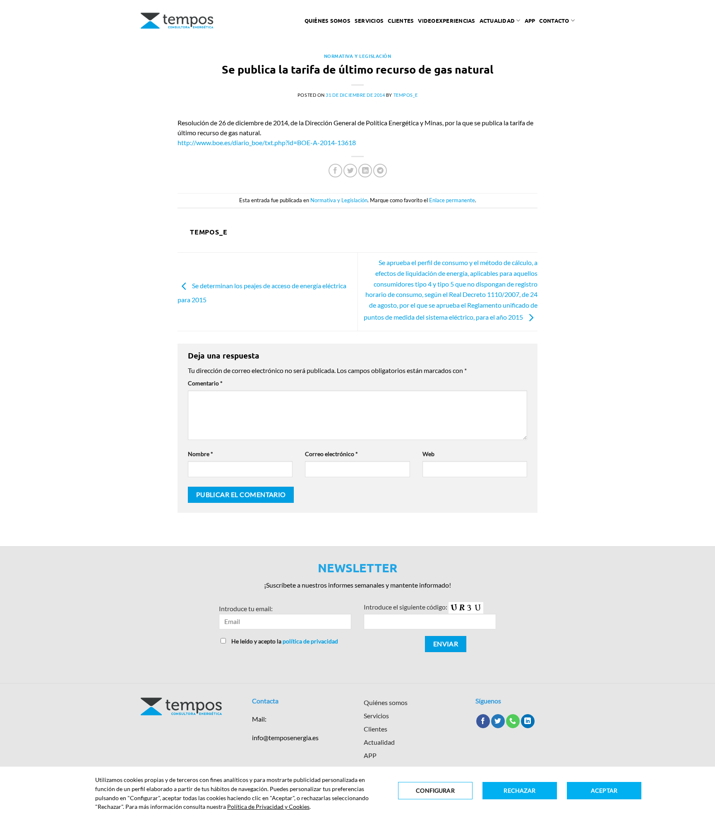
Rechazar (519, 790)
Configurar (435, 790)
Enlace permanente (452, 200)
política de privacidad (310, 641)
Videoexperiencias (446, 20)
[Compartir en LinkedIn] (365, 170)
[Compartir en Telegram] (380, 170)
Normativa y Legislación (357, 56)
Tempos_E (405, 95)
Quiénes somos (327, 20)
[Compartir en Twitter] (350, 170)
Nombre (200, 453)
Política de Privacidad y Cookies (268, 806)
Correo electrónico (331, 453)
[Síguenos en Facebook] (483, 721)
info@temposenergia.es (285, 737)
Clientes (401, 20)
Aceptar (604, 790)
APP (370, 755)
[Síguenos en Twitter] (498, 721)
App (530, 20)
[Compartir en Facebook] (335, 170)
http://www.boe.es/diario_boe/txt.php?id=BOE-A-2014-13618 (267, 142)
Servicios (369, 20)
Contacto (554, 20)
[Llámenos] (513, 721)
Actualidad (497, 20)
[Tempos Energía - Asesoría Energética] (177, 20)
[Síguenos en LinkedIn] (528, 721)
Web (428, 453)
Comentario (205, 383)
